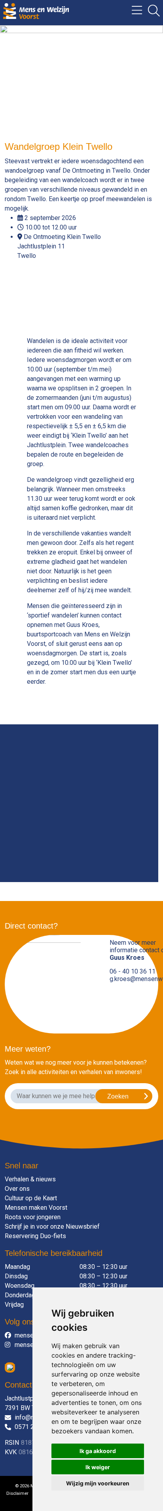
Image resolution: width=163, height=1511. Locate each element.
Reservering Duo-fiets (35, 1236)
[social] (10, 1335)
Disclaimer (17, 1493)
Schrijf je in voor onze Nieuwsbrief (52, 1226)
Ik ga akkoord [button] (98, 1451)
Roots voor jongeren (33, 1217)
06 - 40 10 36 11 (132, 971)
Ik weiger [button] (97, 1467)
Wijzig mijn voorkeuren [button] (97, 1483)
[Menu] (134, 13)
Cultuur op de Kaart (31, 1198)
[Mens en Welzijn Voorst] (36, 10)
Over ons (17, 1188)
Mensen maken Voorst (36, 1207)
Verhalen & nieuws (30, 1179)
